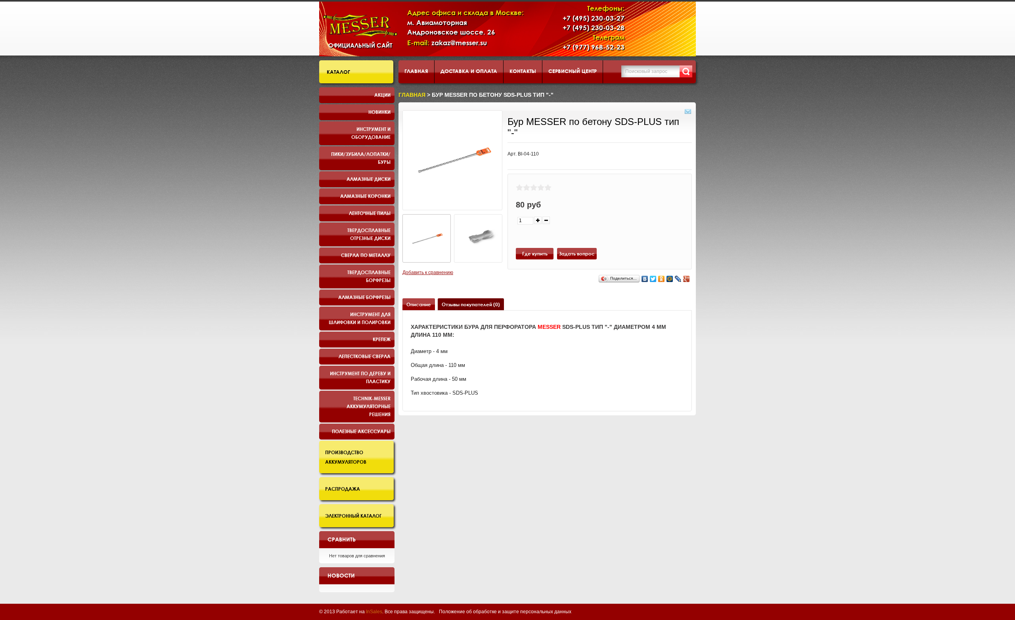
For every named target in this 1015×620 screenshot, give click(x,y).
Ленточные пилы (370, 213)
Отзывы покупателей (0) (471, 304)
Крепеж (382, 339)
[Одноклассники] (661, 279)
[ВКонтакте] (645, 279)
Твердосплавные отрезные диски (369, 234)
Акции (382, 95)
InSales (374, 611)
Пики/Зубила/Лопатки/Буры (361, 158)
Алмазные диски (369, 179)
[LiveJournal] (678, 279)
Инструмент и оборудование (371, 133)
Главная (416, 71)
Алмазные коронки (365, 196)
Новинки (379, 112)
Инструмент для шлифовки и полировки (360, 318)
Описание (418, 304)
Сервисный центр (572, 71)
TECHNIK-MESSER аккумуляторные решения (369, 406)
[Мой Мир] (670, 279)
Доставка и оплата (468, 71)
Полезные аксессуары (361, 431)
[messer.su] (360, 25)
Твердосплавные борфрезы (369, 276)
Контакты (522, 71)
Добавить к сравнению (427, 272)
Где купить (535, 253)
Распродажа (342, 489)
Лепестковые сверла (365, 356)
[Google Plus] (686, 279)
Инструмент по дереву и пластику (360, 377)
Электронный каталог (353, 516)
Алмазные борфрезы (364, 297)
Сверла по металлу (366, 255)
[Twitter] (653, 279)
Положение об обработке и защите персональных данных (505, 611)
